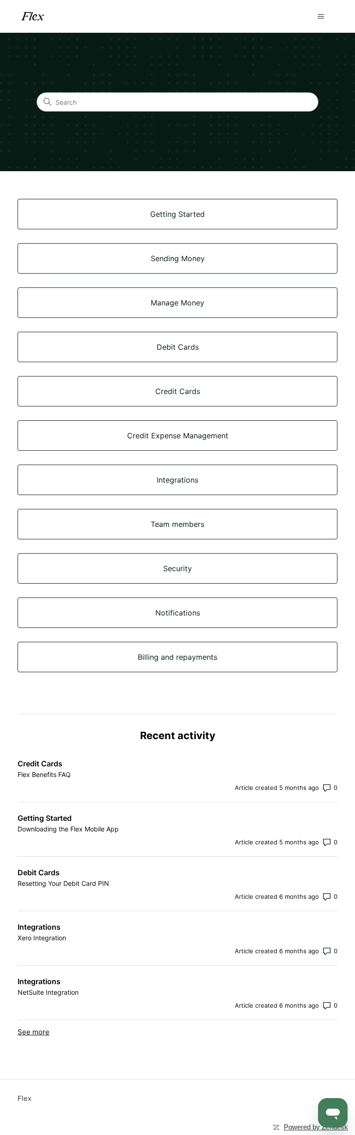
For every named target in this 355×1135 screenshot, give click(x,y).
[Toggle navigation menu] (321, 16)
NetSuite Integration (48, 992)
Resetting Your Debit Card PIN (63, 883)
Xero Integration (42, 938)
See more (33, 1031)
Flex (24, 1098)
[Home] (33, 16)
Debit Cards (39, 872)
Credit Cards (40, 763)
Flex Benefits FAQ (44, 774)
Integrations (39, 927)
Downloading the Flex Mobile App (68, 829)
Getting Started (45, 818)
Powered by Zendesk (316, 1127)
